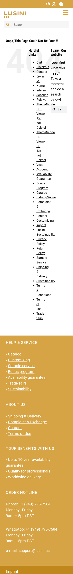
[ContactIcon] (48, 3)
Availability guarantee (27, 377)
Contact (41, 72)
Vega (39, 165)
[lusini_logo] (15, 13)
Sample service (21, 365)
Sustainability (45, 281)
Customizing (45, 220)
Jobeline (42, 95)
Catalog (41, 192)
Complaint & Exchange (27, 422)
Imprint (41, 225)
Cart (39, 62)
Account (42, 169)
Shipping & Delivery (24, 416)
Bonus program (21, 371)
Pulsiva (41, 100)
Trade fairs (17, 383)
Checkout (42, 67)
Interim (41, 90)
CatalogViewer (46, 197)
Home (40, 86)
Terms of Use (19, 433)
